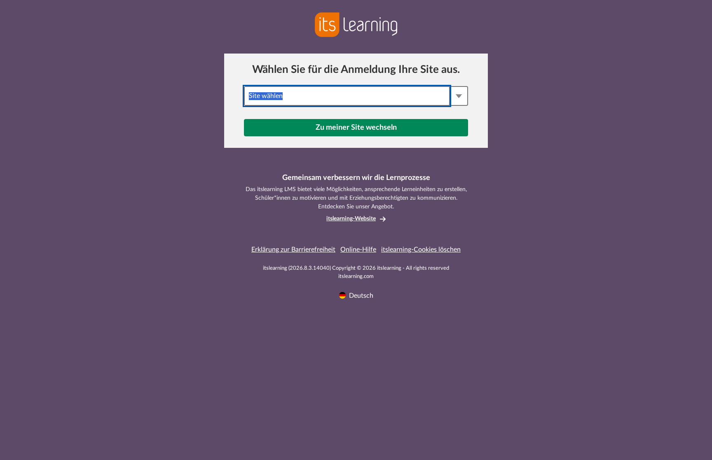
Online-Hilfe (358, 249)
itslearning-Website (351, 219)
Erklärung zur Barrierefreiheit (293, 249)
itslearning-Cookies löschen (421, 249)
